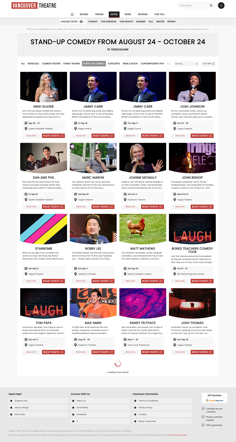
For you (159, 14)
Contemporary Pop (152, 63)
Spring (171, 21)
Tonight (93, 21)
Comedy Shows (51, 63)
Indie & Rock (130, 63)
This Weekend (108, 21)
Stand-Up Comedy (94, 63)
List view (207, 63)
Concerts (114, 63)
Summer (141, 21)
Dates (114, 14)
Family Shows (72, 63)
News (128, 14)
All (23, 63)
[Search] (211, 5)
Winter (160, 21)
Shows (84, 14)
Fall (150, 21)
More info (31, 135)
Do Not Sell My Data (177, 435)
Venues (99, 14)
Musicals (33, 63)
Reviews (143, 14)
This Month (126, 21)
